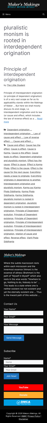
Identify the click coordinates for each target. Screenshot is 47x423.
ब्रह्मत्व (24, 416)
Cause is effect (18, 149)
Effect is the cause (20, 168)
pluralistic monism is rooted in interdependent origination (22, 207)
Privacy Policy (34, 416)
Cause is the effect (21, 153)
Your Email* (9, 316)
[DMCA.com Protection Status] (23, 404)
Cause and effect (16, 145)
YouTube (23, 387)
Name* (7, 358)
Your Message (11, 324)
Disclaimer (23, 419)
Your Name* (10, 309)
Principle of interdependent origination (19, 74)
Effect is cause (18, 164)
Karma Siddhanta (24, 195)
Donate (23, 395)
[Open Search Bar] (43, 14)
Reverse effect (18, 237)
